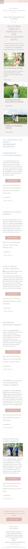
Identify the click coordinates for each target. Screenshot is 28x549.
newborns (5, 361)
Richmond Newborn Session (12, 323)
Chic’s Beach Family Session (11, 267)
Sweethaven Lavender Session (12, 154)
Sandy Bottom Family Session (11, 440)
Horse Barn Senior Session (13, 68)
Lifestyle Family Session (12, 213)
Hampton (5, 488)
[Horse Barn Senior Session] (14, 59)
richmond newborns (14, 361)
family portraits (7, 190)
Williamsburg (6, 420)
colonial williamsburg (12, 415)
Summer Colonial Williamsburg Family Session (12, 382)
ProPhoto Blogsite (19, 547)
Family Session (14, 245)
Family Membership (15, 188)
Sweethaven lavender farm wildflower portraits (14, 101)
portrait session (13, 488)
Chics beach (9, 298)
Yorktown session (8, 247)
